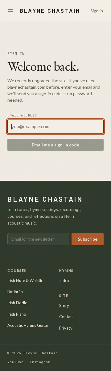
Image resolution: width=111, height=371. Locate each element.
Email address (22, 115)
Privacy (65, 328)
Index (64, 280)
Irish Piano (16, 314)
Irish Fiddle (17, 302)
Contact (66, 316)
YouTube (15, 362)
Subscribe (87, 239)
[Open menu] (10, 10)
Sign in (96, 10)
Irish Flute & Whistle (25, 280)
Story (64, 305)
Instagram (40, 362)
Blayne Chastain (50, 10)
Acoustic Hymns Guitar (27, 325)
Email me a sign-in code (55, 144)
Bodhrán (15, 291)
